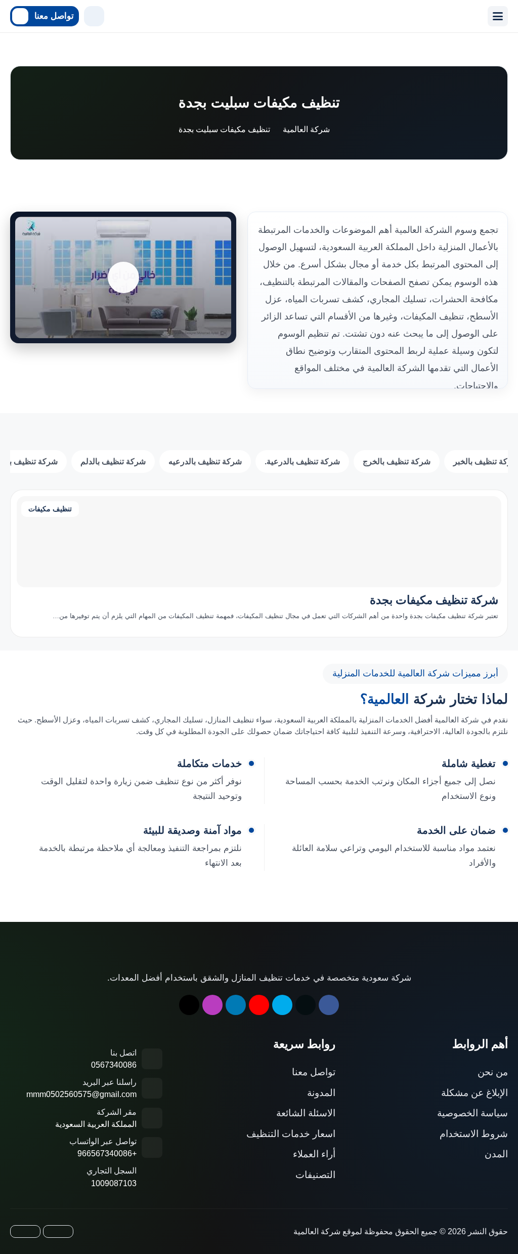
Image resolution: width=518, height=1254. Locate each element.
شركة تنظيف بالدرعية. (302, 461)
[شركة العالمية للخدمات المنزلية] (293, 16)
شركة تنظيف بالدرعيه (205, 461)
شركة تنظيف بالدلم (113, 461)
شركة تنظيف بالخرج (396, 461)
